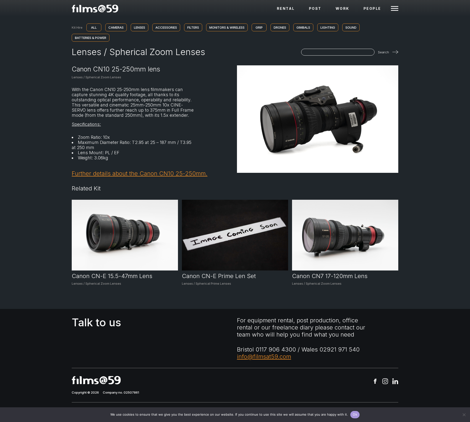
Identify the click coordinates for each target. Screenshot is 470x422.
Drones (280, 27)
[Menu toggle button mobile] (394, 8)
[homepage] (95, 8)
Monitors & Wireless (227, 27)
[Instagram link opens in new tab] (385, 381)
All (94, 27)
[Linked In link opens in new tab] (395, 381)
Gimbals (303, 27)
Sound (350, 27)
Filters (193, 27)
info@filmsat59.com (264, 356)
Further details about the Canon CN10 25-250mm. (139, 173)
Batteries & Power (90, 38)
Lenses (139, 27)
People (372, 8)
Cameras (116, 27)
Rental (286, 8)
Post (315, 8)
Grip (259, 27)
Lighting (327, 27)
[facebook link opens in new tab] (375, 381)
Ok (355, 414)
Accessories (166, 27)
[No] (463, 414)
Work (342, 8)
